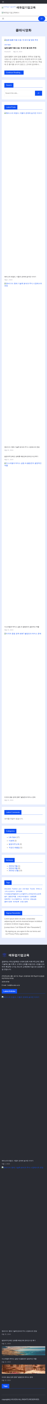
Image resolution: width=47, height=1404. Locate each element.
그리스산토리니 (9, 891)
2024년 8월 (13, 868)
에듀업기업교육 (26, 7)
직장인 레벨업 (14, 847)
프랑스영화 (24, 902)
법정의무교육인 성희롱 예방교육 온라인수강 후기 (21, 456)
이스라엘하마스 (16, 899)
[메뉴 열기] (3, 2)
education (7, 889)
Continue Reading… (15, 73)
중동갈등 (33, 899)
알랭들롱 (33, 896)
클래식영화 (8, 902)
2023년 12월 (14, 870)
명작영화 (19, 891)
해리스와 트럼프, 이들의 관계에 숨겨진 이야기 (20, 277)
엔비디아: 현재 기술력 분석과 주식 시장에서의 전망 (22, 447)
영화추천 (7, 899)
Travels (32, 889)
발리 (5, 896)
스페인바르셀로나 (23, 896)
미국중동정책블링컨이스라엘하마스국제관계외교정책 (22, 894)
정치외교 (26, 899)
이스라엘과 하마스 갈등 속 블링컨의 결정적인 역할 (21, 627)
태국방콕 (16, 902)
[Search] (38, 93)
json (20, 889)
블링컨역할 (12, 896)
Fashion (15, 889)
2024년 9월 (13, 866)
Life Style (7, 45)
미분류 (11, 841)
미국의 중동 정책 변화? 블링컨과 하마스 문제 (19, 797)
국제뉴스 (39, 889)
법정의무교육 (14, 844)
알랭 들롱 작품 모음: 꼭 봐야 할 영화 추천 (20, 48)
